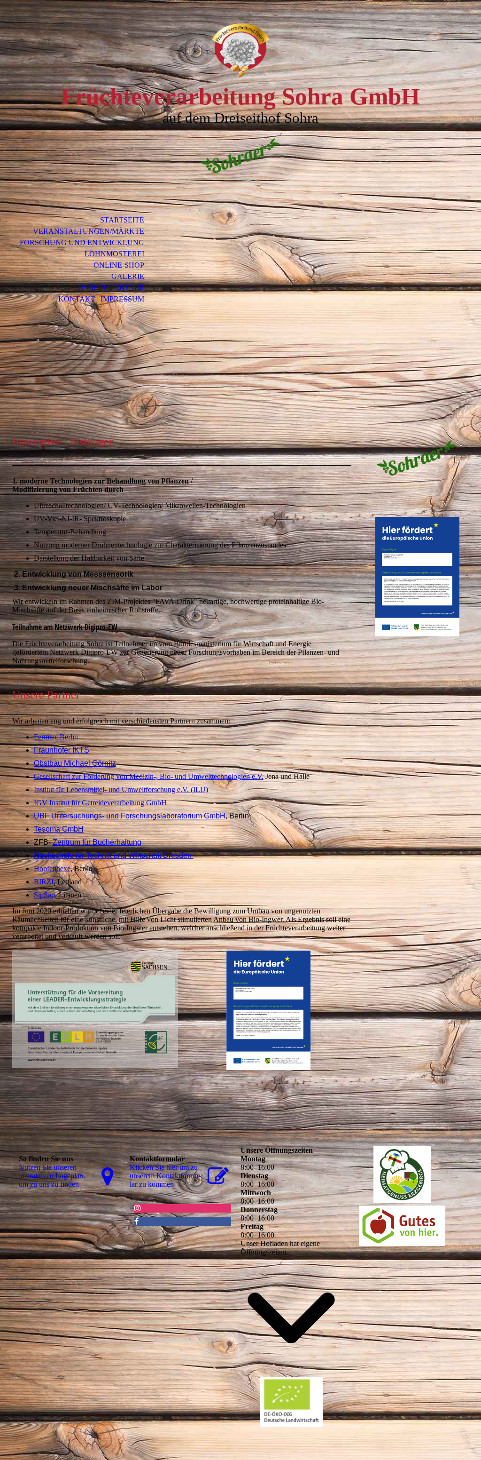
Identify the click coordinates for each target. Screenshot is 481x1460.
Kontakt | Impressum (101, 299)
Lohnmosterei (114, 254)
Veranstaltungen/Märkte (88, 231)
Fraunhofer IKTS (61, 750)
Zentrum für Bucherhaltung (97, 842)
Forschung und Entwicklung (82, 242)
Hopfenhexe (52, 869)
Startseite (122, 220)
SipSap (44, 895)
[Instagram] (137, 1208)
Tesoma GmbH (59, 829)
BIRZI (44, 882)
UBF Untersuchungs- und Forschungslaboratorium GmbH (129, 816)
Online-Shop (118, 265)
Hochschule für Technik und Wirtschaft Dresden (114, 855)
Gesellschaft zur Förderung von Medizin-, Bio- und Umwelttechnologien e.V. (149, 776)
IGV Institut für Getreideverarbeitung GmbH (100, 803)
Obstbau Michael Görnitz (75, 763)
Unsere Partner (111, 288)
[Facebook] (136, 1221)
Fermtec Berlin (56, 737)
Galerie (127, 276)
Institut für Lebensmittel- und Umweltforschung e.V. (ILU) (121, 789)
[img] (240, 51)
